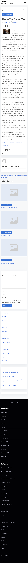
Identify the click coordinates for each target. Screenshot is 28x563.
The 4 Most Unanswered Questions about (12, 142)
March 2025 (5, 331)
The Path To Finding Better (8, 376)
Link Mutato (4, 1)
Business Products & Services (8, 478)
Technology (4, 544)
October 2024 (5, 349)
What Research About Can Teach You (10, 207)
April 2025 (4, 327)
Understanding (5, 145)
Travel (2, 548)
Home (3, 9)
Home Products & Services (7, 508)
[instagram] (12, 402)
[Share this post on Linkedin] (10, 26)
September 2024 (6, 353)
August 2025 (5, 313)
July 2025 (4, 316)
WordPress (24, 561)
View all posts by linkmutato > (9, 169)
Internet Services (5, 511)
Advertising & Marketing (6, 467)
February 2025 (5, 335)
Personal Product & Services (8, 522)
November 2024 (6, 346)
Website (4, 297)
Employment (4, 486)
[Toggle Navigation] (25, 2)
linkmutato (15, 22)
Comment (4, 278)
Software (3, 537)
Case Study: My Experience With (10, 372)
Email (3, 294)
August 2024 (5, 357)
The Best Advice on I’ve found (9, 385)
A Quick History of (5, 235)
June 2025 (4, 320)
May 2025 (4, 324)
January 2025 (5, 338)
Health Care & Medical (6, 504)
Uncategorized (4, 551)
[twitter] (6, 26)
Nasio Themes (11, 561)
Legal (2, 515)
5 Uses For (4, 369)
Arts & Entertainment (11, 9)
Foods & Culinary (5, 493)
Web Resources (5, 555)
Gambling (3, 497)
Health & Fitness (5, 500)
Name (4, 291)
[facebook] (3, 26)
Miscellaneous (4, 519)
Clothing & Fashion (5, 482)
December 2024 (6, 342)
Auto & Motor (4, 475)
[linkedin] (17, 402)
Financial (3, 489)
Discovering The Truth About (8, 263)
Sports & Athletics (5, 541)
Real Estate (3, 530)
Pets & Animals (4, 526)
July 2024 (4, 360)
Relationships (4, 533)
